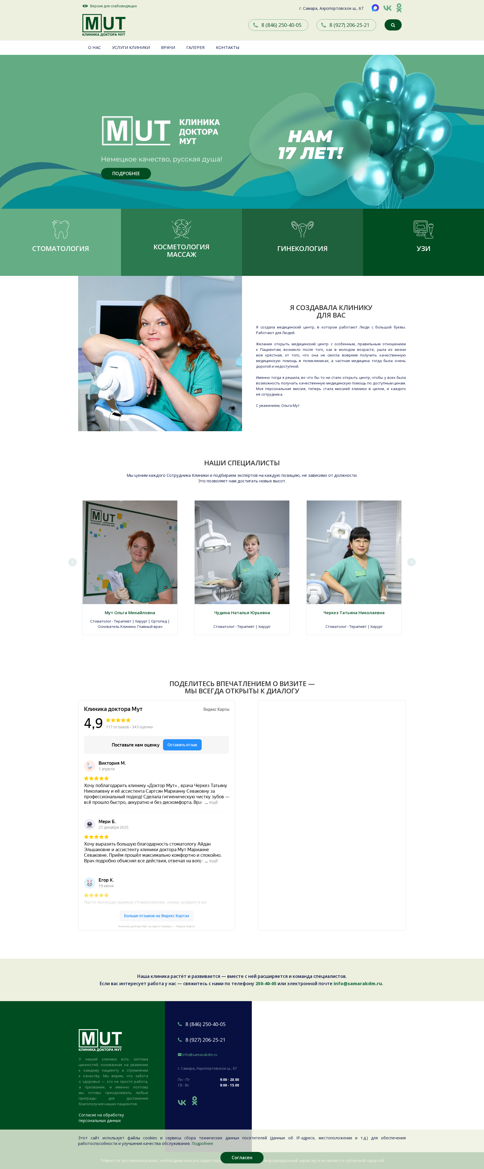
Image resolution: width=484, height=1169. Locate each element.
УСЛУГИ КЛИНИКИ (131, 47)
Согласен (242, 1157)
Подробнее (202, 1143)
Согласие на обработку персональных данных (101, 1117)
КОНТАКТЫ (227, 47)
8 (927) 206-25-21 (349, 25)
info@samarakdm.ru (358, 983)
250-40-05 (265, 983)
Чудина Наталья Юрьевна (242, 612)
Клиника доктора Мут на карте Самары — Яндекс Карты (156, 926)
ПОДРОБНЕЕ (126, 173)
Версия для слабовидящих (113, 5)
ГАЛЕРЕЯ (195, 47)
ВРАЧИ (168, 47)
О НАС (94, 47)
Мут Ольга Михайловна (130, 612)
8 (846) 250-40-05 (281, 25)
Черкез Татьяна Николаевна (354, 612)
